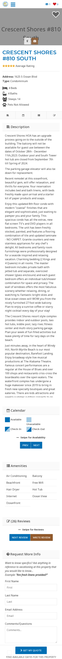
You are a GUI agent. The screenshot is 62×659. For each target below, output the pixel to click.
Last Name (11, 595)
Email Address (13, 609)
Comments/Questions (18, 624)
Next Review (20, 537)
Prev (25, 445)
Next (36, 445)
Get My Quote (31, 650)
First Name (12, 581)
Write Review (41, 537)
